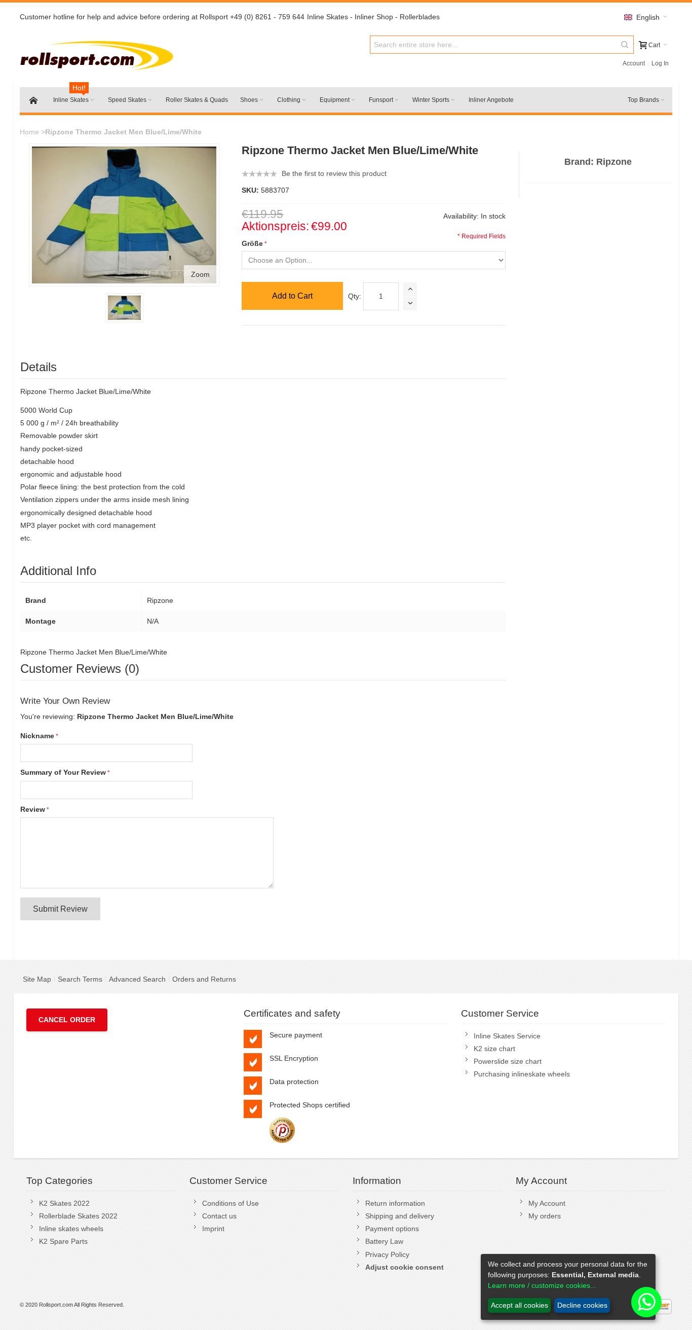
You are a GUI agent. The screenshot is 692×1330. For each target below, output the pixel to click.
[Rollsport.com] (99, 54)
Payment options (392, 1229)
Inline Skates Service (507, 1036)
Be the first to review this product (334, 173)
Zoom (200, 274)
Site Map (37, 979)
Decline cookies (582, 1305)
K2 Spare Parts (63, 1241)
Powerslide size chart (508, 1061)
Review (32, 809)
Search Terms (80, 979)
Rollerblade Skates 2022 (78, 1216)
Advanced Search (137, 979)
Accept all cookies (519, 1305)
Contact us (219, 1216)
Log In (660, 63)
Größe (252, 243)
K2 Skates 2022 (64, 1203)
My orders (544, 1216)
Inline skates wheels (71, 1229)
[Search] (624, 44)
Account (634, 63)
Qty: (354, 296)
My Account (546, 1203)
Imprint (213, 1229)
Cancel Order (67, 1020)
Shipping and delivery (399, 1216)
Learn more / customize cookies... (542, 1285)
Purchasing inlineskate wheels (522, 1074)
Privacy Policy (387, 1254)
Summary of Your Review (63, 772)
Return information (395, 1203)
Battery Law (384, 1241)
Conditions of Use (230, 1203)
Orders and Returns (204, 979)
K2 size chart (494, 1049)
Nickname (37, 736)
